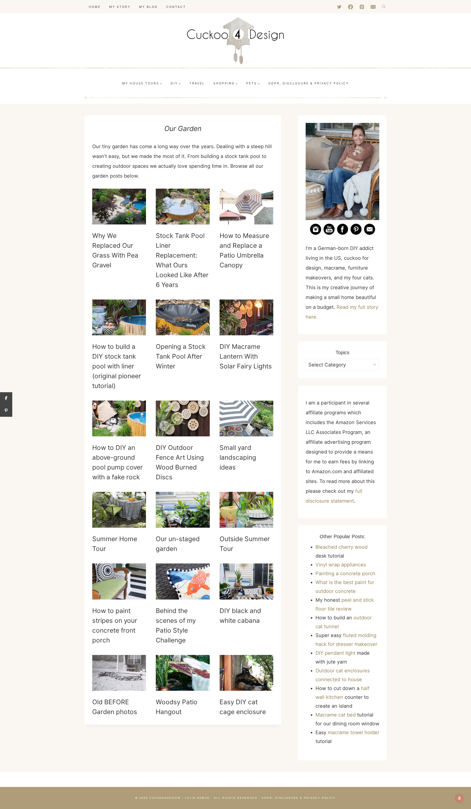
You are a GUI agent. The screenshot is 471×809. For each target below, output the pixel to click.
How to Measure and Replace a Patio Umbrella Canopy (244, 250)
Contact (176, 7)
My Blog (148, 7)
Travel (197, 83)
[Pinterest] (362, 7)
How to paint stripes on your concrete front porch (114, 625)
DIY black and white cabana (240, 615)
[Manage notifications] (459, 798)
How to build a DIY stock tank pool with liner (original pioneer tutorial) (116, 366)
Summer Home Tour (114, 543)
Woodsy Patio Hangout (176, 707)
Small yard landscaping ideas (238, 457)
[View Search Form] (383, 7)
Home (95, 7)
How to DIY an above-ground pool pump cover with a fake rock (117, 462)
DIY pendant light (335, 653)
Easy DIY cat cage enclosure (243, 707)
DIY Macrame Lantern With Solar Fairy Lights (246, 356)
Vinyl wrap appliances (340, 565)
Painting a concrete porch (345, 573)
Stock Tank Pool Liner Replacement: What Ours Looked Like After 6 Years (182, 260)
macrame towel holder (353, 732)
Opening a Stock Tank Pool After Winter (181, 356)
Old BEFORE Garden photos (114, 707)
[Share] (6, 398)
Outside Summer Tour (245, 543)
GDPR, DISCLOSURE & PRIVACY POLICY (308, 83)
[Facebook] (350, 7)
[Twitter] (339, 7)
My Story (120, 7)
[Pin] (6, 410)
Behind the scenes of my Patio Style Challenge (176, 625)
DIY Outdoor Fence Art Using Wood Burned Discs (180, 462)
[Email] (373, 7)
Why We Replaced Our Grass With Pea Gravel (115, 250)
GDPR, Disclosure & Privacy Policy (299, 797)
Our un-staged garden (178, 543)
